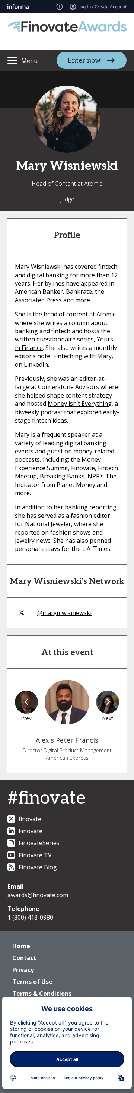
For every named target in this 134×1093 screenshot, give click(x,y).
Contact (24, 958)
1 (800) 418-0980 (30, 917)
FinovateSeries (39, 843)
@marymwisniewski (64, 613)
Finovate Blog (38, 867)
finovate (30, 819)
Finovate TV (35, 855)
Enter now (84, 60)
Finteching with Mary (82, 356)
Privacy (23, 970)
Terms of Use (32, 982)
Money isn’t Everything (80, 403)
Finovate (30, 831)
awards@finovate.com (37, 895)
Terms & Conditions (41, 994)
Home (21, 946)
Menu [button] (29, 61)
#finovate (46, 798)
